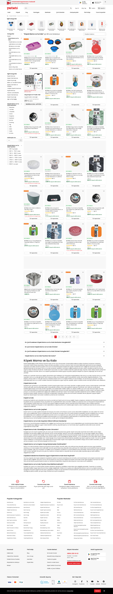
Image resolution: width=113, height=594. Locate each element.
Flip (10, 124)
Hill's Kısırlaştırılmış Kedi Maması (81, 533)
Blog (28, 553)
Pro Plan (59, 502)
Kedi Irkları (29, 559)
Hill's (10, 127)
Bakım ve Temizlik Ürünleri (14, 82)
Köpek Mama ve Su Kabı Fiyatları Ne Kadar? (40, 356)
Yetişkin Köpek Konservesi (14, 88)
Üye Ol (77, 8)
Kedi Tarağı (26, 515)
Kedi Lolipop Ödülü (44, 538)
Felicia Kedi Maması (78, 517)
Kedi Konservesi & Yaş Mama (13, 515)
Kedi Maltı (26, 525)
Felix (58, 538)
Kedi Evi (25, 520)
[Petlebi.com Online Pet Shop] (12, 8)
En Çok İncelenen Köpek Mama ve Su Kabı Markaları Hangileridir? (48, 342)
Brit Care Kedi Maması (79, 515)
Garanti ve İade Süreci (53, 562)
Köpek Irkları (30, 562)
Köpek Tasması (44, 517)
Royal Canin (60, 505)
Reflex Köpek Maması (95, 525)
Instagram (75, 584)
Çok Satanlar (60, 12)
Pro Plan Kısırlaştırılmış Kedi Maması (80, 526)
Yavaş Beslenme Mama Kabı (15, 64)
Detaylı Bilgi (70, 591)
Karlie (10, 131)
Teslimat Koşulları (51, 559)
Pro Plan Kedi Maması (79, 502)
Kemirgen (36, 12)
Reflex (58, 520)
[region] (14, 106)
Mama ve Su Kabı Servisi (15, 69)
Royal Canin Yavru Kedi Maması (98, 533)
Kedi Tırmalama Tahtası (12, 527)
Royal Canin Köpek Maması (96, 510)
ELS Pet (11, 120)
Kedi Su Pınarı (10, 530)
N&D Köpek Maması (95, 515)
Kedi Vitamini (27, 507)
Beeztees (11, 107)
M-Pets (11, 133)
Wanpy (58, 527)
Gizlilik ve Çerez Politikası (53, 568)
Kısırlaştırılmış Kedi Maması (13, 507)
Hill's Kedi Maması (78, 507)
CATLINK (11, 109)
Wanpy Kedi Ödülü (78, 538)
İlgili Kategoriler (12, 74)
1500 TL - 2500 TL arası (15, 155)
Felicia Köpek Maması (95, 522)
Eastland (11, 118)
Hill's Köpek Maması (95, 512)
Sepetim (102, 8)
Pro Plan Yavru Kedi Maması (96, 530)
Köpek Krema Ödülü (11, 538)
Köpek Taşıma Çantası (45, 510)
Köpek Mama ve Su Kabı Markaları (13, 104)
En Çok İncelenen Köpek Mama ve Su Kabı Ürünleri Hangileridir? (47, 351)
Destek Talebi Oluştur (74, 563)
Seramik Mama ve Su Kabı (14, 52)
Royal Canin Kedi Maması (80, 505)
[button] (105, 24)
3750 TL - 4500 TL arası (15, 160)
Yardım (93, 8)
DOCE (10, 114)
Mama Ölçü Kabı (13, 67)
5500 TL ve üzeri (13, 164)
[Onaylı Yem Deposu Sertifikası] (53, 582)
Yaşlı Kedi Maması (28, 535)
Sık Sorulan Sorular (52, 553)
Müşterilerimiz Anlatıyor (13, 562)
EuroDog (11, 122)
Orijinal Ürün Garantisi (12, 556)
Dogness (11, 116)
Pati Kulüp (87, 12)
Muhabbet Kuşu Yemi (45, 527)
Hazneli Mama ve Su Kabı (14, 49)
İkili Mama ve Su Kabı (14, 46)
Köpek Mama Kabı (44, 515)
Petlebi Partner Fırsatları (13, 559)
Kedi (9, 12)
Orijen (58, 525)
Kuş (27, 12)
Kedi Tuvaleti (10, 525)
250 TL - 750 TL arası (14, 151)
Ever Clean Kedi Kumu (95, 538)
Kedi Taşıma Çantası (12, 520)
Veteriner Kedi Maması (45, 533)
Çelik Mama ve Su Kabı (15, 44)
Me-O (58, 530)
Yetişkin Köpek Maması (45, 502)
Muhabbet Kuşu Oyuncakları (46, 530)
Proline (58, 535)
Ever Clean (59, 533)
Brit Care (59, 515)
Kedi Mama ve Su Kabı (29, 502)
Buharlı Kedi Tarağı (28, 527)
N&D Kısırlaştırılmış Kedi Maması (81, 535)
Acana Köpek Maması (95, 517)
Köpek (18, 12)
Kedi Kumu (9, 512)
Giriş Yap (84, 8)
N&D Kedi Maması (78, 510)
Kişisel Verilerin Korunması (54, 565)
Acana (58, 512)
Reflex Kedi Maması (78, 520)
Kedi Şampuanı (27, 522)
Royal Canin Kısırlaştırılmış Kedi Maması (81, 529)
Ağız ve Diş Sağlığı (12, 99)
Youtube (92, 584)
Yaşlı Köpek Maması (28, 538)
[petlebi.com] (7, 16)
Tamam (97, 591)
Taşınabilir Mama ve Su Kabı (15, 56)
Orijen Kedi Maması (78, 522)
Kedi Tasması (27, 510)
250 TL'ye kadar (13, 149)
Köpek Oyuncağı (11, 80)
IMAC (10, 129)
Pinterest (103, 584)
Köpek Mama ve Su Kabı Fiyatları (13, 146)
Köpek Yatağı (43, 520)
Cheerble (11, 111)
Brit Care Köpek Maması (96, 520)
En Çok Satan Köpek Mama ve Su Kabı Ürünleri (41, 347)
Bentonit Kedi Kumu (11, 533)
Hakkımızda (10, 553)
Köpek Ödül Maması (12, 78)
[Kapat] (105, 2)
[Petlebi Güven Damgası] (45, 582)
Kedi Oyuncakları (11, 522)
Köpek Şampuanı (44, 522)
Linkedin (98, 584)
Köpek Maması (11, 76)
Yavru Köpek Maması (29, 533)
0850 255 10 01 (72, 553)
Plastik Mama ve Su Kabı (15, 42)
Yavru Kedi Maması (11, 505)
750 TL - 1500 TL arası (15, 153)
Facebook (81, 584)
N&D (58, 510)
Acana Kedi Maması (78, 512)
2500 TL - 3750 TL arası (15, 157)
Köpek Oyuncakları (44, 512)
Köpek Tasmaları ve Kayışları (12, 85)
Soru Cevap (30, 556)
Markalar (48, 12)
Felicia (58, 517)
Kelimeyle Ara (11, 137)
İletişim (9, 565)
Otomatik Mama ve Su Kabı (15, 60)
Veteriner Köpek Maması (45, 535)
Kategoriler (10, 34)
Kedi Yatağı (26, 512)
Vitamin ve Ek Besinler (13, 92)
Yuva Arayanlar (100, 12)
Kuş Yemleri (43, 525)
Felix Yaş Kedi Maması (95, 502)
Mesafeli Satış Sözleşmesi (54, 556)
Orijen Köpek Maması (95, 527)
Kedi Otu (26, 517)
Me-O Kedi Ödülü (94, 535)
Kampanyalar (74, 12)
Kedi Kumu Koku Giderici (29, 505)
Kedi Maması (10, 502)
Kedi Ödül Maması (11, 517)
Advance (59, 522)
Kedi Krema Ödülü (11, 535)
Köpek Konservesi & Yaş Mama (47, 505)
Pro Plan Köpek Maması (95, 507)
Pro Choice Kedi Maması (96, 505)
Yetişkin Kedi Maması (12, 510)
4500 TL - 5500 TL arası (15, 162)
